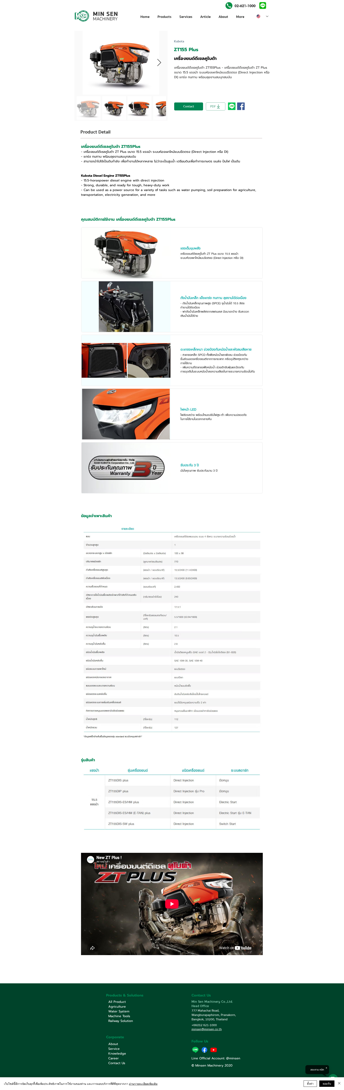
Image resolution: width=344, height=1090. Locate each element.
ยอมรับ (327, 1083)
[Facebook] (204, 1050)
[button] (262, 5)
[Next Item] (159, 63)
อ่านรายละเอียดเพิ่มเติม (143, 1084)
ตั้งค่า (310, 1083)
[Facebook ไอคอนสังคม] (241, 106)
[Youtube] (213, 1050)
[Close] (339, 1083)
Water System (118, 1011)
